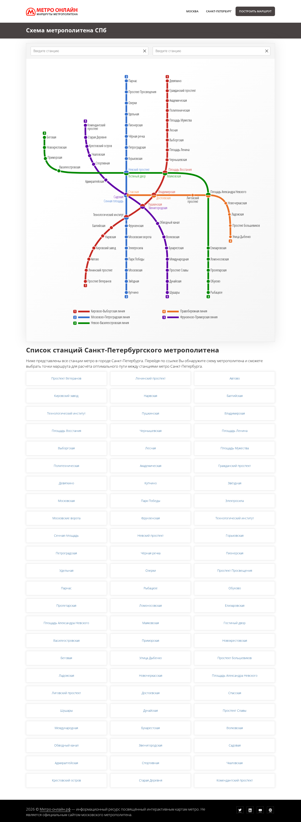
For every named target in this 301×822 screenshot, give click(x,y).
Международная (66, 728)
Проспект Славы (234, 710)
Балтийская (235, 396)
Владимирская (235, 413)
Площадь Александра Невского (66, 623)
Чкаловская (235, 763)
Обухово (235, 588)
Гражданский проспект (234, 466)
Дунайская (150, 710)
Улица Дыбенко (150, 658)
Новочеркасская (150, 675)
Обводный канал (66, 745)
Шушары (66, 710)
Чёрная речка (150, 553)
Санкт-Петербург (219, 11)
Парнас (66, 588)
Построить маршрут (255, 11)
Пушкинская (150, 413)
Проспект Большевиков (234, 658)
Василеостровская (66, 640)
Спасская (234, 693)
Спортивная (150, 763)
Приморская (150, 640)
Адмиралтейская (66, 763)
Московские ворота (66, 518)
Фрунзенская (150, 518)
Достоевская (151, 693)
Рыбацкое (151, 588)
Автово (235, 378)
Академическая (150, 466)
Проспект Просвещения (234, 570)
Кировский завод (66, 396)
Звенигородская (150, 745)
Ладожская (66, 675)
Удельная (66, 570)
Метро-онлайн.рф (55, 809)
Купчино (151, 483)
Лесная (150, 448)
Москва (192, 11)
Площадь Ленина (234, 431)
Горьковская (234, 535)
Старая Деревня (150, 780)
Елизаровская (234, 605)
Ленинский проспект (150, 378)
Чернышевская (151, 431)
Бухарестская (150, 728)
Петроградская (66, 553)
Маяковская (150, 623)
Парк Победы (150, 501)
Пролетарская (66, 605)
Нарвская (150, 396)
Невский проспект (150, 535)
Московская (66, 501)
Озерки (150, 570)
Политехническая (66, 466)
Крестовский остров (66, 780)
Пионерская (234, 553)
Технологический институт (66, 413)
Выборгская (66, 448)
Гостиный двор (234, 623)
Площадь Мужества (235, 448)
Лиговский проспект (66, 693)
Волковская (235, 728)
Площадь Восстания (66, 431)
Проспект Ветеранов (66, 378)
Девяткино (66, 483)
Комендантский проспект (235, 780)
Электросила (234, 501)
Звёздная (234, 483)
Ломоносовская (150, 605)
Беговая (66, 658)
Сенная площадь (66, 535)
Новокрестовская (234, 640)
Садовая (235, 745)
